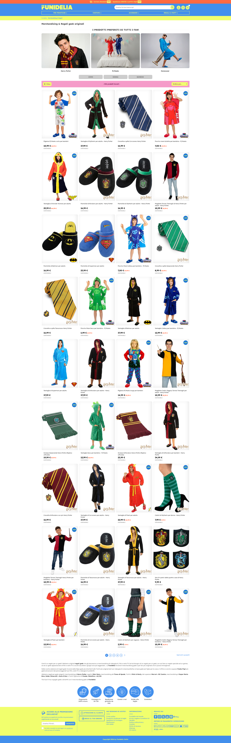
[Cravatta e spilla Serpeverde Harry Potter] (171, 238)
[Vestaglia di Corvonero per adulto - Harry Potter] (97, 488)
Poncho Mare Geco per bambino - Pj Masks (95, 328)
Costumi (96, 13)
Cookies (132, 724)
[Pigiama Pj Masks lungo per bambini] (134, 363)
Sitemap (132, 728)
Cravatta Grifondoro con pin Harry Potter (58, 515)
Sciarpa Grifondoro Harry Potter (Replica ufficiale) (132, 454)
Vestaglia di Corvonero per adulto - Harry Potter (95, 516)
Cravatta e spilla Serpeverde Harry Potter (169, 266)
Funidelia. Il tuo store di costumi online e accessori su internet (57, 7)
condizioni (70, 728)
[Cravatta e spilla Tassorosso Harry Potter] (60, 301)
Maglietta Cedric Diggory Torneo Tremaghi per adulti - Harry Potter (171, 391)
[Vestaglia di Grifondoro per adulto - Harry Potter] (97, 363)
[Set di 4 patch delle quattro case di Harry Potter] (171, 550)
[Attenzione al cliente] (183, 7)
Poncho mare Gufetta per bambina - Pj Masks (170, 141)
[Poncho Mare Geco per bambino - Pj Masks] (97, 301)
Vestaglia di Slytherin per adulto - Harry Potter (96, 141)
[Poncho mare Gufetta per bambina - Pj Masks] (171, 114)
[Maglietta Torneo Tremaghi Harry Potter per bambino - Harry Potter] (60, 550)
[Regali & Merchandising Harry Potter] (66, 50)
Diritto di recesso (135, 726)
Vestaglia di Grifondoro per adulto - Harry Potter (95, 391)
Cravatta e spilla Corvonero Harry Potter (132, 141)
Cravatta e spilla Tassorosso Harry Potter (58, 328)
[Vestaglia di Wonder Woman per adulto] (60, 176)
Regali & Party (170, 13)
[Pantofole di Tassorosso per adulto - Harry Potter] (97, 550)
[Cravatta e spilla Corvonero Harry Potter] (134, 114)
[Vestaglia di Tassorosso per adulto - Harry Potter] (134, 550)
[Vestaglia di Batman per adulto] (134, 301)
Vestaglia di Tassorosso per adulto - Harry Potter (132, 578)
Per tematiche (59, 13)
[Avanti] (124, 655)
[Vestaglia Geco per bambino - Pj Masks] (97, 425)
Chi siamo (132, 730)
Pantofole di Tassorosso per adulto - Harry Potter (95, 578)
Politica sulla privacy (136, 722)
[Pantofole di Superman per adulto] (97, 238)
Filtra (48, 84)
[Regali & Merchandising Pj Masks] (115, 50)
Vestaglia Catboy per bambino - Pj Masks (169, 328)
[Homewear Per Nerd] (165, 50)
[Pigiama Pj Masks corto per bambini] (60, 114)
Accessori (133, 13)
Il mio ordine (110, 716)
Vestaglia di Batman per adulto (128, 328)
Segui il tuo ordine (93, 719)
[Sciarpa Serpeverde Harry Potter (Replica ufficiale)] (60, 425)
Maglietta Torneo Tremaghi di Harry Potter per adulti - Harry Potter (171, 204)
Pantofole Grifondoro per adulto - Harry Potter (97, 204)
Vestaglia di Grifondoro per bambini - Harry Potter (170, 454)
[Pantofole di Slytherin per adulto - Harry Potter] (134, 176)
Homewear (165, 71)
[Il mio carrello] (187, 7)
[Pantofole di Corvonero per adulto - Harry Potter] (97, 612)
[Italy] (155, 717)
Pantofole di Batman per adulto (54, 266)
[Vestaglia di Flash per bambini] (60, 612)
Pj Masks (115, 71)
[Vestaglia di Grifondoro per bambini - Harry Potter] (171, 425)
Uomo (90, 77)
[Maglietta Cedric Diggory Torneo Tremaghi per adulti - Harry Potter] (171, 363)
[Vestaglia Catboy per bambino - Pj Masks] (171, 301)
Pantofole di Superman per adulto (92, 266)
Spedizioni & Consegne (114, 720)
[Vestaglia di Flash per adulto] (134, 488)
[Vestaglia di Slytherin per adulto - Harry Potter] (97, 114)
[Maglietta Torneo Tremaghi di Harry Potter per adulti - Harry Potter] (171, 176)
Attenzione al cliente (93, 713)
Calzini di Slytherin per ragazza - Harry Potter (133, 640)
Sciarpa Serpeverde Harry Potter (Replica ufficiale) (58, 454)
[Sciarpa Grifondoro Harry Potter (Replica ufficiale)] (134, 425)
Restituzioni (110, 722)
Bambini (140, 77)
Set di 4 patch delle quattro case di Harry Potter (169, 578)
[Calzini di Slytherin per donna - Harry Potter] (171, 488)
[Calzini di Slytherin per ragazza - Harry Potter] (134, 612)
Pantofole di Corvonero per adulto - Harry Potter (95, 641)
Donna (115, 77)
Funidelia (44, 18)
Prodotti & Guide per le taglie (116, 718)
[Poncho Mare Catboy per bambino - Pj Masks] (134, 238)
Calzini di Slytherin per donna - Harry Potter (170, 515)
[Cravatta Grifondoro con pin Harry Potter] (60, 488)
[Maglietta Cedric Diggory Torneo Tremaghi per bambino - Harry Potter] (171, 612)
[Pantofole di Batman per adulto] (60, 238)
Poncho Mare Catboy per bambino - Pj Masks (133, 266)
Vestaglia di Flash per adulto (128, 515)
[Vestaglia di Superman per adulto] (60, 363)
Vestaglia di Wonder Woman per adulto (57, 204)
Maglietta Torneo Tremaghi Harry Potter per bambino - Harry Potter (59, 578)
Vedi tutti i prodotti (183, 655)
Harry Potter (66, 71)
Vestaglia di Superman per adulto (55, 390)
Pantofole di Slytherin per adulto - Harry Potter (134, 204)
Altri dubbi (110, 724)
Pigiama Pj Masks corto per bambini (56, 141)
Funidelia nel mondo (136, 716)
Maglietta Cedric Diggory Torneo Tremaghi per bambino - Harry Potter (171, 641)
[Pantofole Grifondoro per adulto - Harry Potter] (97, 176)
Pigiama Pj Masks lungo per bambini (130, 390)
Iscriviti (70, 723)
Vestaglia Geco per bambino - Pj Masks (94, 453)
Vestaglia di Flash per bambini (54, 640)
